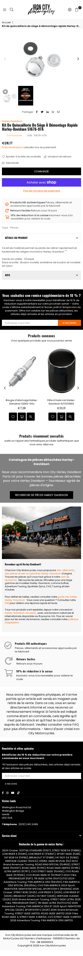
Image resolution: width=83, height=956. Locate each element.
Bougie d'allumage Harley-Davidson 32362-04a (22, 402)
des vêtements (65, 570)
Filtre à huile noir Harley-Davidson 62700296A (61, 402)
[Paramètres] (69, 9)
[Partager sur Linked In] (47, 112)
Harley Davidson (12, 121)
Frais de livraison (12, 147)
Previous (5, 59)
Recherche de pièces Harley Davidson (41, 495)
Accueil (6, 22)
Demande (12, 163)
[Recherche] (11, 9)
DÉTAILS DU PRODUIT (16, 238)
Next (78, 59)
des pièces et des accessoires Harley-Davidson (33, 573)
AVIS (7, 275)
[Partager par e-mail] (58, 112)
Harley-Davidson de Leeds (20, 613)
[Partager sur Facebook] (37, 112)
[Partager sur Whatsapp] (53, 112)
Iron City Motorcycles (53, 945)
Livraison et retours (59, 156)
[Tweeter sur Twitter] (42, 112)
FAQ (7, 603)
